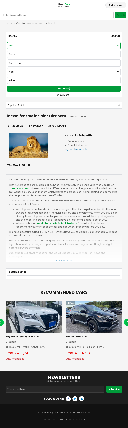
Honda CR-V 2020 (77, 336)
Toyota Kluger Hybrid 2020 (23, 336)
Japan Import (57, 126)
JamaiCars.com (19, 188)
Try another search (76, 149)
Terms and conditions (72, 419)
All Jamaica (16, 126)
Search (121, 15)
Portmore (36, 126)
